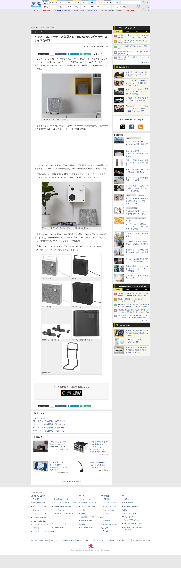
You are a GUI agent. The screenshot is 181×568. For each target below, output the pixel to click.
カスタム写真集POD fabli (133, 524)
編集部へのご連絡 (83, 540)
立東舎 (83, 510)
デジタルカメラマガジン (41, 524)
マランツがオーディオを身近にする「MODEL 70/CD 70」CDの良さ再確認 (137, 91)
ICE (123, 496)
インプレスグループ (123, 540)
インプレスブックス (60, 524)
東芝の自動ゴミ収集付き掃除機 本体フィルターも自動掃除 (137, 252)
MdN (102, 517)
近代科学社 (82, 524)
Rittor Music (83, 496)
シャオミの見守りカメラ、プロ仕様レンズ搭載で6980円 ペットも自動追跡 (137, 188)
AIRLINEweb (107, 499)
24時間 (127, 31)
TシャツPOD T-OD (88, 506)
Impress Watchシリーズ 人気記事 (132, 286)
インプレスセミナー (60, 510)
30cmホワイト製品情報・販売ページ (49, 427)
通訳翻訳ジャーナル (109, 506)
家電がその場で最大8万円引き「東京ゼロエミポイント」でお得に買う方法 (137, 349)
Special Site (124, 67)
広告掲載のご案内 (68, 540)
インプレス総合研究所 (40, 506)
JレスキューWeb (108, 510)
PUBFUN (125, 510)
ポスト (45, 54)
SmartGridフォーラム (61, 499)
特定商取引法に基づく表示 (142, 540)
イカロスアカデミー (109, 514)
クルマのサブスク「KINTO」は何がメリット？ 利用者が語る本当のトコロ (137, 82)
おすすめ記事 (124, 325)
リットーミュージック (88, 499)
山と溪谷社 (82, 514)
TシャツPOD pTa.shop (132, 520)
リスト (52, 54)
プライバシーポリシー (98, 540)
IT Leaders (36, 510)
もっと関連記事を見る (70, 481)
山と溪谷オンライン (88, 517)
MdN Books (107, 520)
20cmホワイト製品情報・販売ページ (49, 421)
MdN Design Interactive (110, 524)
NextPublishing (59, 527)
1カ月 (146, 31)
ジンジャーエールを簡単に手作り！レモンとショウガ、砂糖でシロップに (137, 226)
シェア (63, 54)
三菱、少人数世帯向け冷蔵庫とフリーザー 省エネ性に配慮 (137, 162)
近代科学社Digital (87, 527)
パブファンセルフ (130, 513)
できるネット (37, 528)
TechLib (105, 531)
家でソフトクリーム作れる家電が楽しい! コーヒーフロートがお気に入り (137, 201)
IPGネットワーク (127, 517)
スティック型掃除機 (107, 10)
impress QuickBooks (131, 506)
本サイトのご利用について (39, 540)
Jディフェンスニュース (110, 503)
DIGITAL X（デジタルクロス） (64, 514)
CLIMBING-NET (86, 520)
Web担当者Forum (39, 503)
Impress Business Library (62, 506)
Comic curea (128, 503)
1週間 (136, 31)
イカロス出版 (104, 496)
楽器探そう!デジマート (88, 503)
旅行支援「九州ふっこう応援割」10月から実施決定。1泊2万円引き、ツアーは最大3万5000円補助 (133, 307)
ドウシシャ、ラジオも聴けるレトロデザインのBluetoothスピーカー (58, 444)
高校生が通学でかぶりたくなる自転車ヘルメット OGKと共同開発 (137, 268)
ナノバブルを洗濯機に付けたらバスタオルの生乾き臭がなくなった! (137, 333)
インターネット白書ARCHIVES (43, 532)
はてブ (75, 54)
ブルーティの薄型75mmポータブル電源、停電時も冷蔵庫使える (137, 153)
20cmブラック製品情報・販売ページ (49, 424)
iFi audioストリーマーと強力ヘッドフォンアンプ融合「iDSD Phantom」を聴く (137, 108)
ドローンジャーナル (40, 514)
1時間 (118, 31)
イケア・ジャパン (40, 418)
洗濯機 (119, 10)
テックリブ (104, 528)
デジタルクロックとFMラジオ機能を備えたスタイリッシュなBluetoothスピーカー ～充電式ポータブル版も (99, 447)
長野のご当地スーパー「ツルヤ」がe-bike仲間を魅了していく (137, 144)
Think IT (36, 499)
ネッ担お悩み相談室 (40, 517)
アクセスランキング (127, 28)
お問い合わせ (55, 540)
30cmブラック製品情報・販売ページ (49, 431)
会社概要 (111, 540)
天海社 (126, 499)
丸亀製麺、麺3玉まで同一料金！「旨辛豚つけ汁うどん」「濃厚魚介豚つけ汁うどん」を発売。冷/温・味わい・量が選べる (133, 312)
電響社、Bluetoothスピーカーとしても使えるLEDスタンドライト (98, 464)
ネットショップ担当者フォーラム (65, 503)
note (87, 54)
